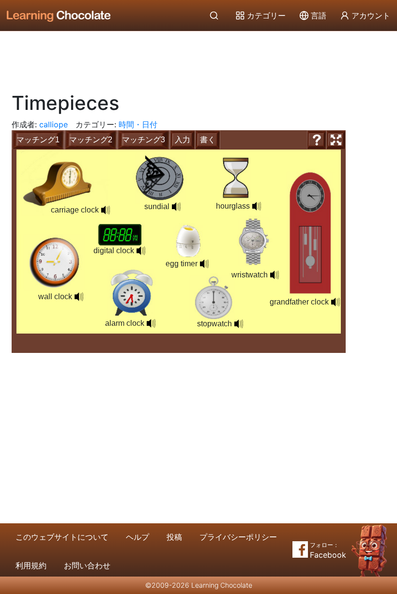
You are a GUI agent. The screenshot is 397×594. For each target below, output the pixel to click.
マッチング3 (143, 140)
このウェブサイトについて (61, 537)
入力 (182, 140)
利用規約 (30, 565)
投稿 (174, 537)
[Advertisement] (198, 58)
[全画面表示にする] (336, 140)
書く (207, 140)
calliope (53, 124)
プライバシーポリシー (238, 537)
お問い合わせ (87, 565)
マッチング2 (90, 140)
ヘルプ (137, 537)
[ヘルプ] (316, 140)
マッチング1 (38, 140)
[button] (274, 275)
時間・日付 (138, 124)
